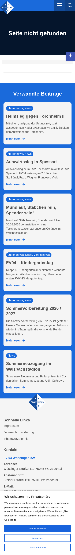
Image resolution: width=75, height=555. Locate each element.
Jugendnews (16, 254)
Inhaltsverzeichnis (15, 439)
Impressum (11, 426)
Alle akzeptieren (37, 528)
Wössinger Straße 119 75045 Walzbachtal (32, 469)
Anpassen (37, 538)
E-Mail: (8, 486)
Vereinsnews (42, 254)
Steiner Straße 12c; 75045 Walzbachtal (30, 480)
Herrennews (15, 108)
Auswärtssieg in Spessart (31, 161)
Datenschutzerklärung (18, 432)
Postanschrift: (14, 475)
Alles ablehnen (37, 547)
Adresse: (10, 464)
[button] (59, 5)
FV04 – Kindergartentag (29, 262)
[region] (37, 523)
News (28, 108)
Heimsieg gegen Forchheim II (35, 116)
